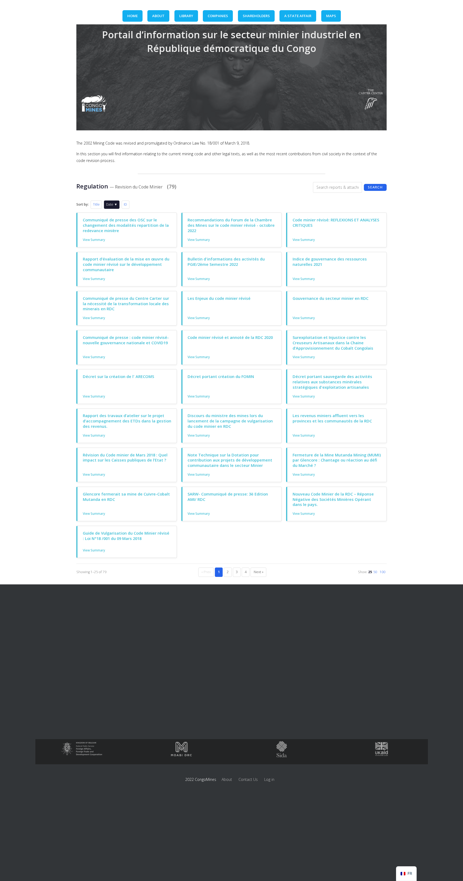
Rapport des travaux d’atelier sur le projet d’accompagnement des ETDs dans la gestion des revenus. (127, 421)
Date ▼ (111, 204)
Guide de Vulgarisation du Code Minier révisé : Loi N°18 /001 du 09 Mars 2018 (126, 535)
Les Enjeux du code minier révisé (219, 298)
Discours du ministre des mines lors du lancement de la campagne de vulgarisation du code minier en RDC (230, 421)
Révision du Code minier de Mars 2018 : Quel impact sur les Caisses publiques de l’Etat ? (125, 457)
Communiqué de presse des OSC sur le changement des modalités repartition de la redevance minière (126, 225)
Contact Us (248, 779)
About (227, 779)
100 (382, 572)
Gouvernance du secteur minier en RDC (330, 298)
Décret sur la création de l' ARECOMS (118, 376)
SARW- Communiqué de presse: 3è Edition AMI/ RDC (228, 496)
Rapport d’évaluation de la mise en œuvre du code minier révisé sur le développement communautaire (126, 264)
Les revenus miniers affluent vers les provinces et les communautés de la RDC (332, 418)
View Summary (94, 239)
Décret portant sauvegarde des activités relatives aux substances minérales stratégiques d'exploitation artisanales (332, 382)
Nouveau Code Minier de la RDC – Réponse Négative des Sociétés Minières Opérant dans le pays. (333, 499)
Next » (258, 572)
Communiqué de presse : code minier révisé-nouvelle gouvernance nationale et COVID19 (126, 340)
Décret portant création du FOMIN (221, 376)
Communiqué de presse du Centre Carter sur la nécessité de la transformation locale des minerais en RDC (126, 304)
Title (96, 204)
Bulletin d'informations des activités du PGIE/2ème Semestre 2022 (226, 261)
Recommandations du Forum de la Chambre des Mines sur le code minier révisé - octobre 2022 (231, 225)
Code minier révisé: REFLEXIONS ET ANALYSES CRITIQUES (336, 222)
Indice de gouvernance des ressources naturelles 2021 (330, 261)
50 (375, 572)
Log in (269, 779)
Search (375, 187)
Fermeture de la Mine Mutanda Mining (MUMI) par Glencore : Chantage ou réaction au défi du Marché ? (337, 460)
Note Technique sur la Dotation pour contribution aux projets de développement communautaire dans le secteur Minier (230, 460)
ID (125, 204)
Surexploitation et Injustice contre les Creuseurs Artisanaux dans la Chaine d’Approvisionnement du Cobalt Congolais (333, 343)
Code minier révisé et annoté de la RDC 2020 (230, 337)
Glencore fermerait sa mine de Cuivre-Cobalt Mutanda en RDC (126, 496)
